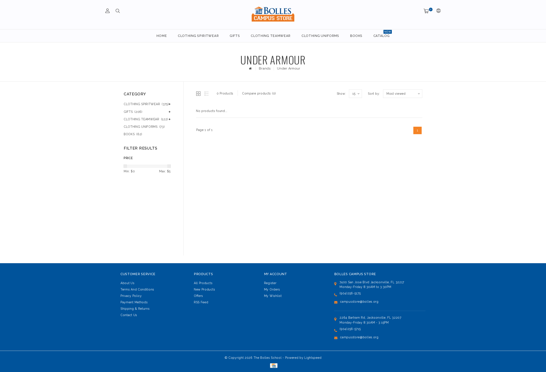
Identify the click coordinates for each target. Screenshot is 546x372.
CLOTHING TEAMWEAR (270, 36)
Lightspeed (312, 357)
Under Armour (288, 68)
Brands (264, 68)
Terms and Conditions (137, 289)
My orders (272, 289)
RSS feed (201, 302)
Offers (198, 296)
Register (270, 283)
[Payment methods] (273, 365)
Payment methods (134, 302)
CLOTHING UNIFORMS (320, 36)
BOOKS (356, 36)
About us (128, 283)
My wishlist (273, 296)
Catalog (381, 36)
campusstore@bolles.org (359, 301)
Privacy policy (131, 296)
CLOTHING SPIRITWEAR (198, 36)
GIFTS (235, 36)
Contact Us (129, 315)
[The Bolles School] (273, 14)
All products (203, 283)
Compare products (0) (259, 93)
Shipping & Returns (135, 308)
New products (204, 289)
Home (161, 36)
